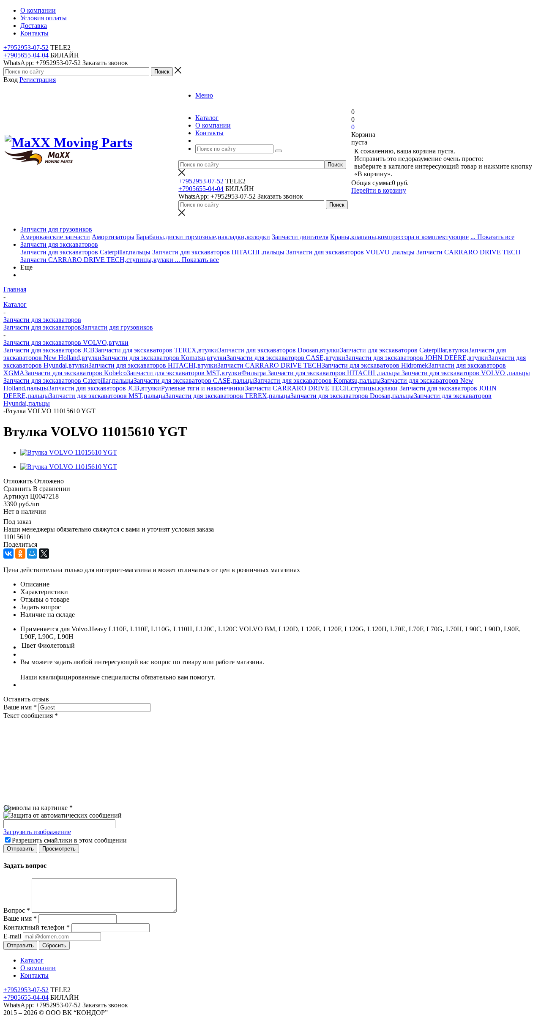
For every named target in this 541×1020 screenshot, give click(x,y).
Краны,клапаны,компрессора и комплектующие (399, 236)
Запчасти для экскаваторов (59, 244)
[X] (44, 553)
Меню (204, 95)
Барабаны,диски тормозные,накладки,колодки (203, 236)
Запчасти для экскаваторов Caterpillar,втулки (404, 350)
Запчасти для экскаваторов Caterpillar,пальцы (85, 252)
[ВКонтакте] (8, 553)
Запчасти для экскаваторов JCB (49, 350)
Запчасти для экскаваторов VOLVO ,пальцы (350, 252)
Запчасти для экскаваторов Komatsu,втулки (164, 357)
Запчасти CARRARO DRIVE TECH (468, 252)
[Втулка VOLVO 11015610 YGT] (68, 452)
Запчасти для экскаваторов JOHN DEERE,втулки (416, 357)
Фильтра (254, 372)
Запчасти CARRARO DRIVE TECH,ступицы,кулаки (97, 259)
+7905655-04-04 (26, 55)
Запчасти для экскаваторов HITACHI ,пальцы (218, 252)
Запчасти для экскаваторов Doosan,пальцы (352, 395)
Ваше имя (20, 707)
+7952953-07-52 (26, 47)
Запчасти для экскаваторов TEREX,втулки (156, 350)
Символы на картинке (38, 807)
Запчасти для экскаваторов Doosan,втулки (279, 350)
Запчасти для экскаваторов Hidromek (375, 365)
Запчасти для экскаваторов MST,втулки (184, 372)
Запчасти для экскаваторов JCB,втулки (104, 388)
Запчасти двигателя (300, 236)
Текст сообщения (30, 715)
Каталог (32, 960)
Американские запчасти (55, 236)
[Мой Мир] (32, 553)
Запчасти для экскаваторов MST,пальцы (107, 395)
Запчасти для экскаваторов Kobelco (76, 372)
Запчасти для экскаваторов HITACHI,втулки (152, 365)
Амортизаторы (113, 236)
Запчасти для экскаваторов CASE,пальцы (194, 380)
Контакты (34, 975)
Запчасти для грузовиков (56, 229)
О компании (38, 967)
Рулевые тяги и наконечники (203, 388)
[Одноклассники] (20, 553)
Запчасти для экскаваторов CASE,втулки (286, 357)
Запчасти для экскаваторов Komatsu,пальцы (317, 380)
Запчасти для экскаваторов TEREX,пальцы (227, 395)
